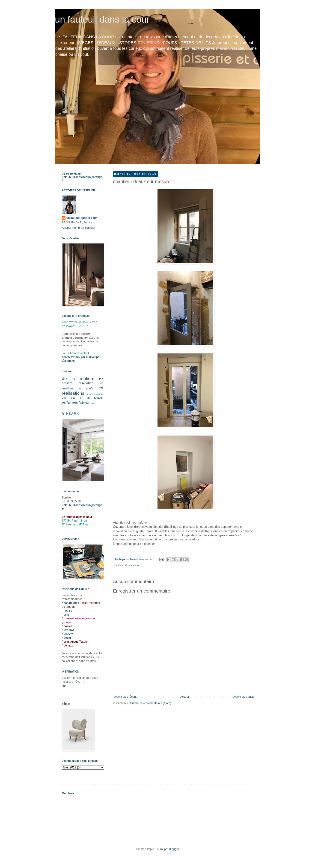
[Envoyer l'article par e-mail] (161, 559)
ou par (96, 357)
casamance (72, 603)
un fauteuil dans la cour (102, 19)
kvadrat (69, 630)
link (64, 685)
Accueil (185, 696)
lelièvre (68, 634)
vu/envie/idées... (78, 402)
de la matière (132, 565)
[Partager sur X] (177, 559)
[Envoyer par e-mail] (168, 559)
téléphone (68, 360)
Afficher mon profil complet (78, 227)
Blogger (174, 849)
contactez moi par (74, 357)
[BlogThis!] (173, 559)
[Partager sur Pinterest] (186, 559)
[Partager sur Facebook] (182, 559)
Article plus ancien (244, 696)
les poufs (85, 388)
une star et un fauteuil (82, 397)
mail (89, 357)
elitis (66, 614)
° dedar (66, 637)
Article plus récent (125, 696)
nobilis (68, 610)
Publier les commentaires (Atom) (150, 703)
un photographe (94, 394)
